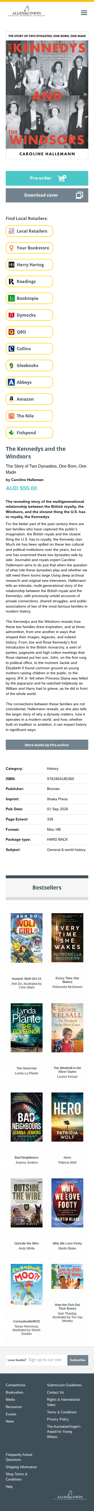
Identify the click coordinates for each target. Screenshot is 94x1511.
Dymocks (26, 315)
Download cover (41, 195)
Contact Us (55, 1392)
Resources (14, 1407)
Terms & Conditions (62, 1412)
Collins (24, 349)
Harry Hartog (30, 265)
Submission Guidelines (64, 1385)
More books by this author (47, 745)
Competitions (16, 1385)
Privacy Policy (58, 1419)
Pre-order (40, 178)
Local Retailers (32, 231)
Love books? (17, 1360)
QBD (21, 332)
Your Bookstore (33, 248)
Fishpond (26, 433)
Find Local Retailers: (27, 218)
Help (9, 1487)
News (10, 1421)
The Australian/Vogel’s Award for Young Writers (64, 1432)
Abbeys (24, 382)
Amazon (25, 399)
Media (10, 1400)
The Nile (25, 416)
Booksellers (15, 1392)
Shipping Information (21, 1467)
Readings (26, 281)
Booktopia (27, 298)
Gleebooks (27, 365)
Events (11, 1414)
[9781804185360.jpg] (47, 95)
